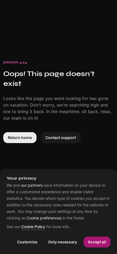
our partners (32, 185)
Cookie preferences (44, 218)
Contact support (60, 137)
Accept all (97, 242)
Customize (27, 242)
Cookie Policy (33, 227)
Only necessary (62, 242)
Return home (20, 137)
